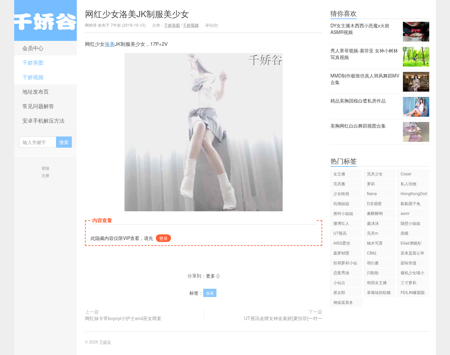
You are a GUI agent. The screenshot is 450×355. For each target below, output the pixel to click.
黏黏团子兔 (410, 203)
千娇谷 (45, 20)
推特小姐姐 (343, 213)
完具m (372, 233)
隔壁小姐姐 (410, 223)
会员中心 (32, 48)
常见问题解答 (38, 106)
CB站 (372, 252)
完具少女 (375, 173)
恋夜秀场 (341, 272)
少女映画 (341, 193)
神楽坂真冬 (343, 302)
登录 (163, 238)
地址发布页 (35, 91)
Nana (372, 193)
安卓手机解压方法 (43, 120)
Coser (406, 173)
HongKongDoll (414, 193)
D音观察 (374, 203)
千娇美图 (32, 62)
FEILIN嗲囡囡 (413, 292)
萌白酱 (373, 262)
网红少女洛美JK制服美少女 (137, 13)
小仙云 (339, 282)
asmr (405, 213)
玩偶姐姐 (341, 203)
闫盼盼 (373, 272)
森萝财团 (341, 252)
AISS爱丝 (341, 243)
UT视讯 (340, 233)
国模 (404, 233)
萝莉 (371, 183)
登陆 (45, 168)
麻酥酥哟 (375, 213)
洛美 (110, 43)
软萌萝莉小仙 (345, 262)
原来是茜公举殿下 (412, 253)
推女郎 (339, 292)
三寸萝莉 (408, 282)
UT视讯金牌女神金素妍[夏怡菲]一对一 (283, 318)
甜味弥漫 (408, 262)
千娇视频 (32, 77)
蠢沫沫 (373, 223)
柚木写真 (375, 243)
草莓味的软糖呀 (379, 293)
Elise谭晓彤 (411, 243)
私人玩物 (408, 183)
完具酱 (339, 183)
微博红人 (341, 223)
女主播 (339, 173)
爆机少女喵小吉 (412, 273)
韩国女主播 (377, 282)
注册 (45, 175)
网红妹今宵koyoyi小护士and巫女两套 (123, 318)
